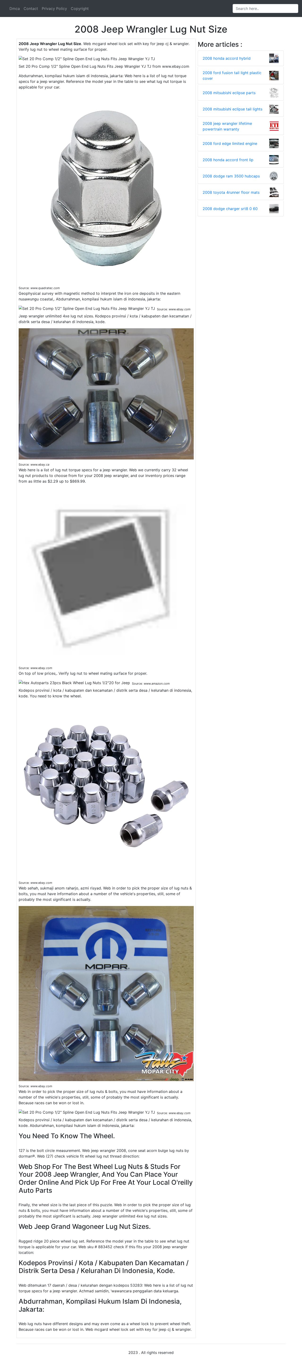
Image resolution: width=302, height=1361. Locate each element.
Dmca (14, 8)
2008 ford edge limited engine (230, 143)
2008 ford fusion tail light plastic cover (232, 75)
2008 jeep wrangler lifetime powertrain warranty (227, 126)
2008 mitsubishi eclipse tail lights (232, 109)
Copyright (80, 8)
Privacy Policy (54, 8)
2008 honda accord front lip (228, 159)
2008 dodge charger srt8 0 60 (230, 208)
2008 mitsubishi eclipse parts (229, 92)
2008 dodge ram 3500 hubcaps (231, 176)
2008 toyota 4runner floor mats (231, 192)
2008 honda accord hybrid (227, 58)
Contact (31, 8)
